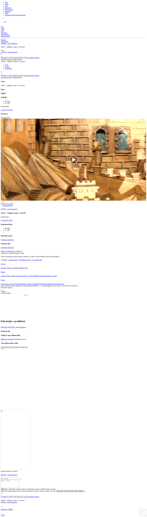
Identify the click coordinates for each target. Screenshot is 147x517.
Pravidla (17, 284)
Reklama (3, 272)
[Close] (1, 506)
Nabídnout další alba (7, 240)
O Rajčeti (3, 264)
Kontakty (4, 268)
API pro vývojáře (28, 276)
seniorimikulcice (7, 205)
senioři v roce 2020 (7, 204)
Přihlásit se (4, 509)
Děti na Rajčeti (43, 284)
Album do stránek (16, 276)
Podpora (3, 280)
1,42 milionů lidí (36, 260)
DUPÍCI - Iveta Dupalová (9, 502)
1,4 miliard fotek (12, 260)
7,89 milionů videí (24, 260)
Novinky (10, 268)
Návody (12, 284)
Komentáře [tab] (8, 68)
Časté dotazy (5, 284)
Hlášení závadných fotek (56, 284)
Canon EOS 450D (6, 110)
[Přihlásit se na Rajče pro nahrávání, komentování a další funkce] (5, 22)
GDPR (36, 284)
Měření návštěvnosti (40, 276)
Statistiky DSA (23, 268)
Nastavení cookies (6, 287)
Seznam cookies (52, 276)
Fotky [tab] (6, 65)
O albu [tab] (7, 67)
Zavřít (10, 509)
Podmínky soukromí (27, 284)
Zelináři (15, 268)
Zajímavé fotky (6, 276)
